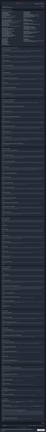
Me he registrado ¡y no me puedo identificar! (6, 14)
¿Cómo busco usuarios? (26, 28)
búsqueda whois (20, 411)
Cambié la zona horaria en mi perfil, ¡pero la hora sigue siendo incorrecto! (10, 22)
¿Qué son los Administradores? (26, 12)
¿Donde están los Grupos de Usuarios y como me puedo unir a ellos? (31, 14)
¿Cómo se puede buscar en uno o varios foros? (28, 26)
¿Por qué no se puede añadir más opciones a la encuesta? (8, 31)
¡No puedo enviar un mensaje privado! (27, 19)
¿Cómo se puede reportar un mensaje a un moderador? (8, 34)
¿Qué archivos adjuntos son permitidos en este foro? (29, 36)
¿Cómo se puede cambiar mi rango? (6, 25)
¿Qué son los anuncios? (4, 42)
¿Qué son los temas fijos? (5, 43)
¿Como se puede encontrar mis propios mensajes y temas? (29, 29)
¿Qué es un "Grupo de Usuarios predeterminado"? (28, 16)
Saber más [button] (3, 430)
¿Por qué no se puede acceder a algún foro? (7, 32)
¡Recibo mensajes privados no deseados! (27, 20)
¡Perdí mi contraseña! (4, 16)
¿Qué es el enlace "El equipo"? (26, 17)
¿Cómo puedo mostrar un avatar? (5, 24)
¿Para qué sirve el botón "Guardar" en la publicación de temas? (9, 35)
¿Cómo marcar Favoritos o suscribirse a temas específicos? (30, 32)
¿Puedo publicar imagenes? (5, 41)
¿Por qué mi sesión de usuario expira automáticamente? (8, 17)
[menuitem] (7, 6)
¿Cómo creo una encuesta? (5, 30)
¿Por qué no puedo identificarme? (5, 15)
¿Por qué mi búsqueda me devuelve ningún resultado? (29, 27)
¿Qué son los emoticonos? (5, 40)
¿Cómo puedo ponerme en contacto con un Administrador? (29, 41)
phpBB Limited (31, 401)
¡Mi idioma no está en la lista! (5, 23)
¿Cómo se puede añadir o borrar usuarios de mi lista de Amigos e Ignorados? (31, 24)
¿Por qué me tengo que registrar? (5, 12)
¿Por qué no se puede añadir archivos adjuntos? (7, 33)
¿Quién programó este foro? (26, 39)
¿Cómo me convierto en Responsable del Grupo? (28, 15)
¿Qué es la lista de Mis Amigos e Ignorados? (28, 23)
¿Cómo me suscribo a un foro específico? (28, 33)
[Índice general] (9, 3)
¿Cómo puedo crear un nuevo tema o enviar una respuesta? (8, 28)
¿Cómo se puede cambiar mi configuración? (7, 20)
